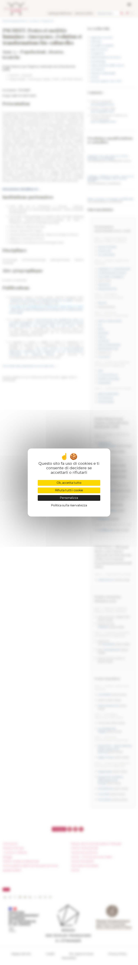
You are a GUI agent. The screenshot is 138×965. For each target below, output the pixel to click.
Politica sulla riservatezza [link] (69, 505)
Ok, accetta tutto (69, 482)
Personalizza (69, 498)
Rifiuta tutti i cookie (69, 490)
